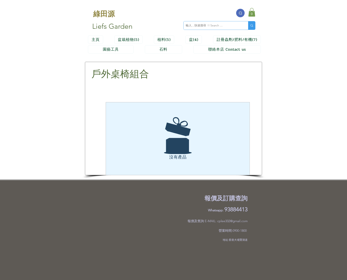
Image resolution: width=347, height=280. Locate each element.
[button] (251, 12)
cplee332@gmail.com (232, 221)
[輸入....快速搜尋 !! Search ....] (251, 25)
